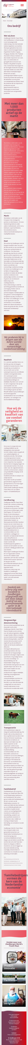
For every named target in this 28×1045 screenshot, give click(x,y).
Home (4, 20)
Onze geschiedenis (14, 1014)
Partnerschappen (14, 1023)
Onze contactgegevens (14, 1034)
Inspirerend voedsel (14, 1022)
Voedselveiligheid (14, 1028)
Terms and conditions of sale (14, 1040)
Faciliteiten (14, 1026)
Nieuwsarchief (14, 1043)
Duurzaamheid (14, 1017)
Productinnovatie (14, 1020)
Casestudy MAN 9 (14, 1041)
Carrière (14, 1029)
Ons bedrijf (9, 20)
